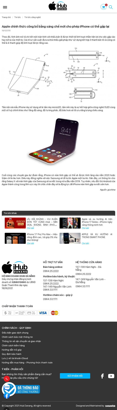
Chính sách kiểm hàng (13, 345)
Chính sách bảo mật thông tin (17, 337)
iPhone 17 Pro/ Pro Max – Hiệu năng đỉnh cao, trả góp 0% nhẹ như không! (42, 237)
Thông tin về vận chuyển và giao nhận (21, 341)
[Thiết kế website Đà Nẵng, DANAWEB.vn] (110, 406)
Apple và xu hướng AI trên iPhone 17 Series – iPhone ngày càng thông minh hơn (97, 222)
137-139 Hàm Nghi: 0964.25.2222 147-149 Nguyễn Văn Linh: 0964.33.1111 (57, 285)
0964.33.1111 (50, 299)
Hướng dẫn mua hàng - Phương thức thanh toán (27, 362)
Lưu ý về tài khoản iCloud (15, 358)
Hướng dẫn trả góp (12, 349)
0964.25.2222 (51, 271)
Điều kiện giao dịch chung (15, 332)
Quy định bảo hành (11, 354)
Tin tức (17, 17)
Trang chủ (6, 17)
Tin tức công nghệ (32, 17)
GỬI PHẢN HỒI (75, 376)
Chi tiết (30, 228)
